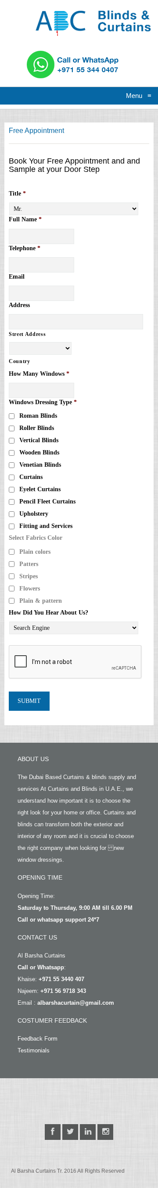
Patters (28, 564)
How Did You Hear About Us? (48, 612)
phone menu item (57, 54)
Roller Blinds (36, 428)
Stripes (28, 576)
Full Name (25, 219)
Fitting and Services (45, 526)
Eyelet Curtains (40, 489)
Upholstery (33, 513)
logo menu (53, 10)
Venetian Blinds (40, 464)
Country (19, 361)
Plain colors (34, 552)
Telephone (24, 248)
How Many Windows (39, 373)
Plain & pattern (40, 600)
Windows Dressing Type (43, 402)
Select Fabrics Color (35, 538)
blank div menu (14, 63)
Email (17, 276)
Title (17, 193)
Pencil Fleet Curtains (47, 501)
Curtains (31, 477)
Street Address (27, 334)
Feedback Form (37, 1038)
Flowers (29, 588)
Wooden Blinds (39, 452)
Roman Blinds (38, 415)
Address (19, 305)
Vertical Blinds (38, 440)
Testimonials (34, 1050)
